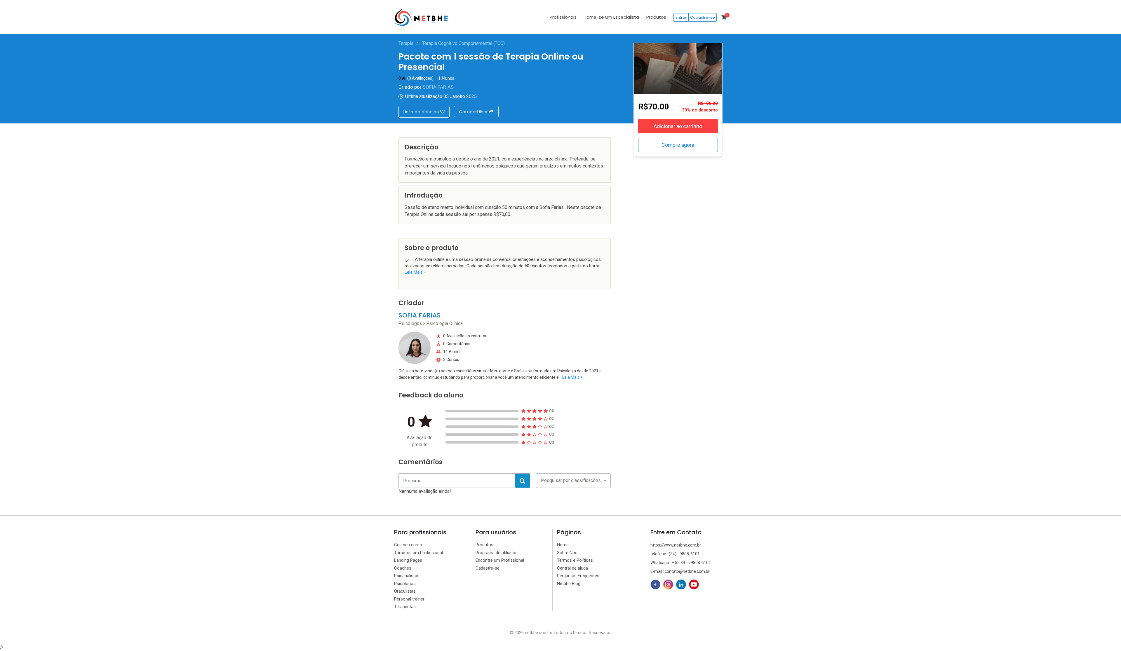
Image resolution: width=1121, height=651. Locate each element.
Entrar (681, 17)
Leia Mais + (416, 272)
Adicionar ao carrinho (678, 126)
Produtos (656, 17)
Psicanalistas (406, 575)
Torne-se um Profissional (418, 552)
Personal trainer (409, 599)
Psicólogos (405, 583)
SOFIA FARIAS (438, 87)
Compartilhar (473, 112)
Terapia (405, 43)
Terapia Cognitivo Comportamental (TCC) (463, 43)
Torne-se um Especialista (611, 17)
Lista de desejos (421, 112)
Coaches (402, 568)
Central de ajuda (572, 568)
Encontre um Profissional (500, 560)
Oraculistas (405, 591)
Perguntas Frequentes (578, 575)
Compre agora (678, 145)
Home (563, 544)
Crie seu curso (408, 544)
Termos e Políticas (575, 560)
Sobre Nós (567, 552)
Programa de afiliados (497, 552)
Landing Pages (408, 560)
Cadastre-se (702, 17)
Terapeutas (405, 606)
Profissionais (563, 17)
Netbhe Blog (568, 583)
